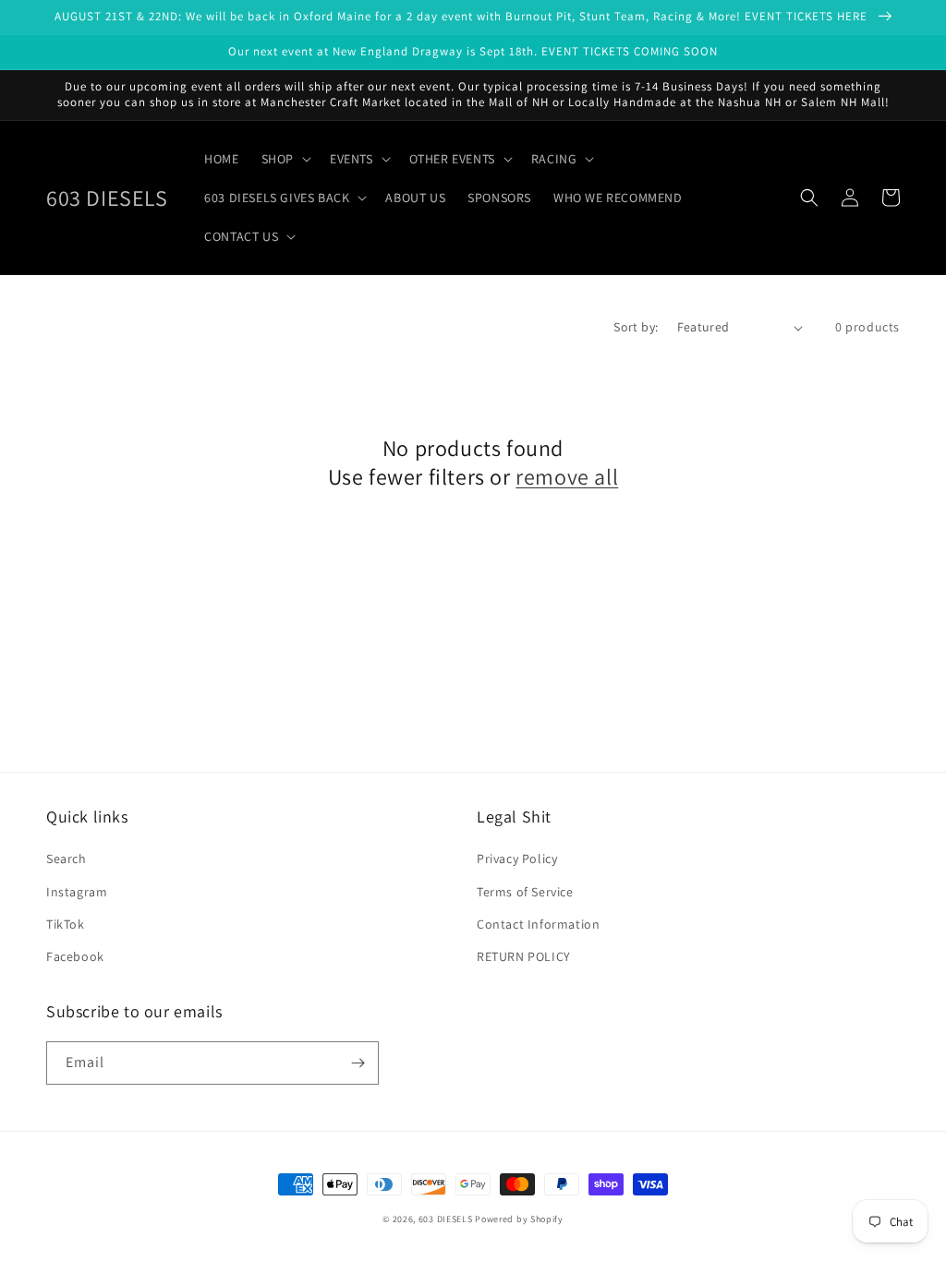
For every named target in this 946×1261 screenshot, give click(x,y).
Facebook (75, 956)
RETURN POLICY (524, 956)
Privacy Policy (517, 858)
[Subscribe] (357, 1063)
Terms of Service (525, 891)
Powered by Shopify (519, 1219)
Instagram (76, 891)
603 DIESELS (445, 1219)
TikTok (65, 924)
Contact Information (538, 924)
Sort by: (635, 326)
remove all (566, 476)
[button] (284, 158)
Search (66, 858)
